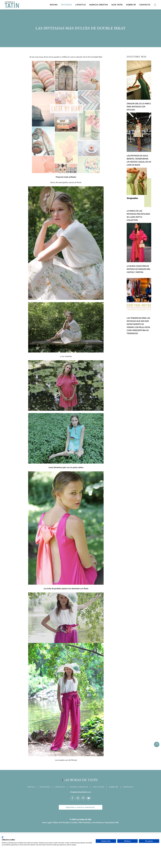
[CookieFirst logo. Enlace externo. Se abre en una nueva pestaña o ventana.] (3, 837)
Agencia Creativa (98, 5)
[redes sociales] (72, 798)
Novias (54, 5)
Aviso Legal (46, 822)
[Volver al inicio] (12, 4)
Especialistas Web (112, 822)
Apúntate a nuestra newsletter (80, 807)
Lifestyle (80, 5)
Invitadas (66, 5)
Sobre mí (131, 5)
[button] (155, 4)
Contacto (144, 5)
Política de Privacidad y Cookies (65, 822)
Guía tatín (117, 5)
